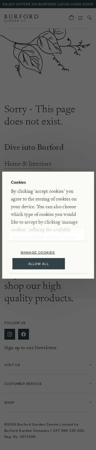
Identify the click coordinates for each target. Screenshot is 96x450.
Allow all (38, 263)
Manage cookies (38, 252)
